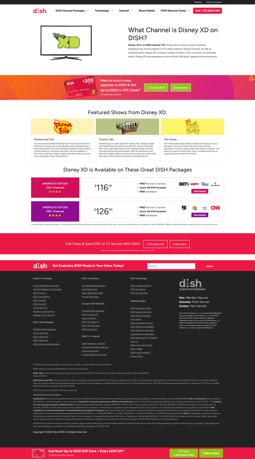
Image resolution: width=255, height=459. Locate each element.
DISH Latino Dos (40, 337)
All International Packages (93, 285)
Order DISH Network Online (46, 285)
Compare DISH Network (93, 311)
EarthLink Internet (90, 351)
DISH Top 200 (39, 300)
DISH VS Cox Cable (91, 325)
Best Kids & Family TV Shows (143, 338)
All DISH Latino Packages (44, 329)
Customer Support (214, 2)
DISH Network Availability (142, 326)
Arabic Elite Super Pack (92, 293)
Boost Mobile (147, 10)
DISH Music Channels (140, 315)
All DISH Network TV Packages (47, 289)
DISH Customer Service (141, 323)
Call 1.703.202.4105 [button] (207, 10)
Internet (124, 10)
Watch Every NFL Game (141, 345)
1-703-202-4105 (156, 87)
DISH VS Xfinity (89, 318)
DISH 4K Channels (139, 293)
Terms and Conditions (140, 352)
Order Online (211, 453)
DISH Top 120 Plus (41, 297)
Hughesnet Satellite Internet (95, 347)
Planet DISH (59, 432)
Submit (209, 266)
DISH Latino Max (40, 340)
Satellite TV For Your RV (44, 315)
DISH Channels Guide (140, 308)
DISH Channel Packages (70, 10)
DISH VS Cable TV (90, 322)
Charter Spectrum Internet (94, 354)
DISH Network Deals (173, 10)
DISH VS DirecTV (90, 314)
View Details (200, 191)
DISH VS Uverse (89, 329)
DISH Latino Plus (40, 333)
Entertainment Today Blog (142, 334)
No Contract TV (40, 308)
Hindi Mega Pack (89, 289)
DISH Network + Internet (93, 343)
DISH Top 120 (39, 293)
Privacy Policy (136, 356)
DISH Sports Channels (140, 312)
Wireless (198, 2)
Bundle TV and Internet (43, 311)
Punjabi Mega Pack (90, 297)
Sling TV (134, 341)
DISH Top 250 (39, 304)
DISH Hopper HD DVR (140, 285)
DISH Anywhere (137, 289)
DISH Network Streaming (142, 330)
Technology (102, 10)
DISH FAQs (135, 319)
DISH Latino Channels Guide (46, 344)
